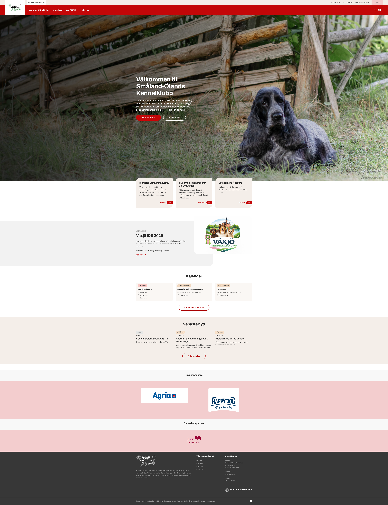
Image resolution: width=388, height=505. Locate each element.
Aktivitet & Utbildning (39, 10)
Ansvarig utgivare (199, 501)
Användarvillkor (186, 501)
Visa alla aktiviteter (194, 308)
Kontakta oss (148, 117)
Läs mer (139, 255)
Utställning (58, 10)
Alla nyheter (194, 356)
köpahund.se (335, 2)
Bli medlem (174, 117)
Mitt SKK (199, 460)
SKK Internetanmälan (362, 2)
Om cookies (211, 501)
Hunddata (199, 466)
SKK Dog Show (348, 2)
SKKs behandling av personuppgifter (168, 501)
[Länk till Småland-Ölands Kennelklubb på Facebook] (251, 501)
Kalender (85, 10)
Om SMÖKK (71, 10)
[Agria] (164, 395)
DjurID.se (199, 463)
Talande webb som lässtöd (145, 501)
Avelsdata (199, 469)
